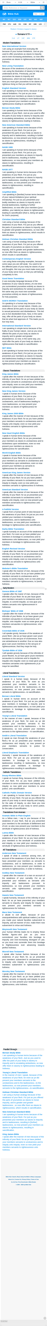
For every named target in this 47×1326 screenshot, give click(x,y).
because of (34, 1055)
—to (36, 1083)
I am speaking (9, 1055)
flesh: (18, 1139)
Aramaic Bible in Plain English (16, 816)
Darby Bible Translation (13, 529)
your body (21, 1061)
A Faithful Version (10, 509)
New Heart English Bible (13, 433)
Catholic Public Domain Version (17, 793)
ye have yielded (34, 1139)
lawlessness (28, 1083)
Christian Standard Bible (13, 219)
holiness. (6, 1068)
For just (27, 1117)
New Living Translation (13, 66)
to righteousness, (16, 1127)
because (33, 1114)
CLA (13, 38)
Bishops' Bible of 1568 (12, 611)
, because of (33, 1075)
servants (26, 1080)
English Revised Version (13, 549)
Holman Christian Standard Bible (17, 239)
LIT (18, 38)
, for (24, 1078)
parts (8, 1100)
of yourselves (16, 1100)
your (16, 1058)
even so (24, 1145)
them (9, 1066)
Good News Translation (13, 278)
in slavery (31, 1061)
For (25, 1097)
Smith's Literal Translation (14, 735)
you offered (38, 1097)
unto (11, 1145)
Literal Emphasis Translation (15, 753)
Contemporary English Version (16, 259)
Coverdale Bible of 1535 (13, 631)
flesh (20, 1078)
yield (34, 1145)
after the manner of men (19, 1137)
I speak (24, 1075)
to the (33, 1080)
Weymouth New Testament (14, 929)
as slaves (27, 1100)
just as (30, 1097)
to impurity (38, 1120)
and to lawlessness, (11, 1122)
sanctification (35, 1108)
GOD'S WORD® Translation (15, 301)
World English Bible (11, 453)
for (23, 1139)
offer (4, 1066)
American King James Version (16, 472)
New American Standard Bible (16, 125)
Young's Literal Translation (14, 716)
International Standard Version (16, 326)
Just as (27, 1058)
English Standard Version (14, 88)
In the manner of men (12, 1075)
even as (29, 1078)
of (12, 1058)
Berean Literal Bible (11, 696)
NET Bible (6, 348)
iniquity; (17, 1145)
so (38, 1063)
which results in (22, 1108)
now (41, 1063)
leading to (40, 1066)
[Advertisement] (23, 1030)
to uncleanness (30, 1142)
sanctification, (38, 1088)
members (17, 1080)
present (24, 1085)
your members (18, 1120)
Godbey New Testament (13, 873)
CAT (23, 38)
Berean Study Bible (11, 108)
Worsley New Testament (13, 971)
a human (16, 1095)
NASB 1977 (7, 169)
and (11, 1063)
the (41, 1055)
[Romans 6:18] (2, 594)
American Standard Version (15, 489)
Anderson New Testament (14, 853)
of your (14, 1078)
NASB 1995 (7, 147)
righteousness (21, 1088)
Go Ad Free (4, 1321)
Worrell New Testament (13, 952)
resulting (24, 1122)
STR (33, 38)
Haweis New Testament (13, 895)
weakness (7, 1058)
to (14, 1063)
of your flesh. (17, 1117)
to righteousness (28, 1066)
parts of (13, 1061)
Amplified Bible (9, 192)
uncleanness (8, 1083)
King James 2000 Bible (13, 413)
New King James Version (13, 391)
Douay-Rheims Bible (11, 775)
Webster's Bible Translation (15, 568)
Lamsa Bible (8, 833)
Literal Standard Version (13, 676)
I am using (7, 1095)
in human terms (22, 1055)
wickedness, (30, 1063)
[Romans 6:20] (44, 594)
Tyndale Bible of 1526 (12, 650)
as (25, 1139)
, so (14, 1085)
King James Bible (10, 374)
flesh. (20, 1058)
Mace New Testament (12, 912)
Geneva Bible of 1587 (12, 591)
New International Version (14, 46)
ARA (28, 38)
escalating (20, 1063)
